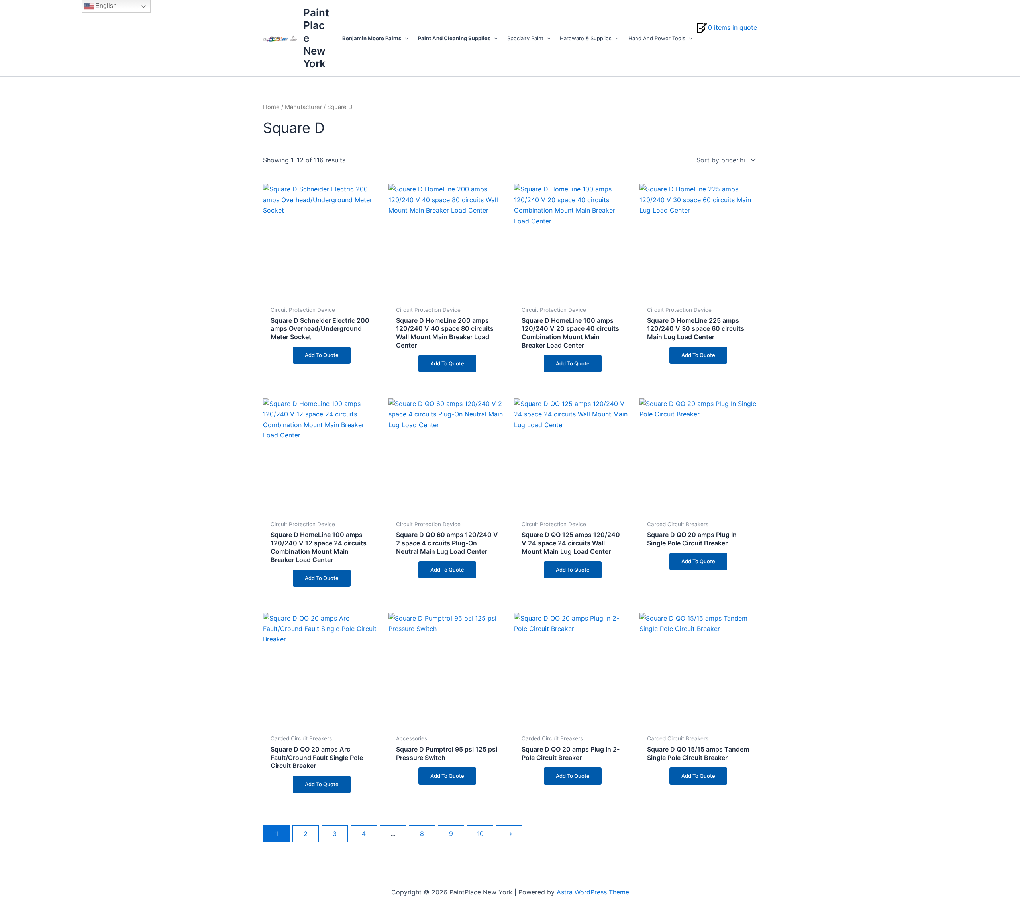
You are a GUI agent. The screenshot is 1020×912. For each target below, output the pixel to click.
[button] (404, 38)
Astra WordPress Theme (593, 892)
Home (271, 107)
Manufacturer (303, 107)
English (105, 5)
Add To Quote (322, 355)
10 (480, 834)
